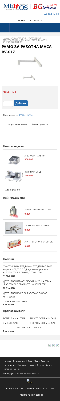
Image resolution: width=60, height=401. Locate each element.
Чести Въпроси (41, 361)
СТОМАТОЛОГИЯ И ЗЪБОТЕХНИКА (26, 38)
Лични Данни (45, 364)
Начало (6, 38)
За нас (17, 368)
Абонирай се (12, 189)
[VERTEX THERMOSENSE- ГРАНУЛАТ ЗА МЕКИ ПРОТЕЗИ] (14, 212)
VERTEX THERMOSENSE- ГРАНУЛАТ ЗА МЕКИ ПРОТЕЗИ (39, 209)
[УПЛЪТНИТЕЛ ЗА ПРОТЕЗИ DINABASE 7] (14, 244)
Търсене (32, 364)
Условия (8, 368)
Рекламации (19, 361)
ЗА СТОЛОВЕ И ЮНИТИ (13, 42)
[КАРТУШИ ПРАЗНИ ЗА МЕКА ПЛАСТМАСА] (14, 228)
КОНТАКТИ (36, 20)
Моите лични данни (31, 394)
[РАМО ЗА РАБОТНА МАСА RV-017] (30, 71)
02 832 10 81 (51, 13)
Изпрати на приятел (17, 124)
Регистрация (10, 364)
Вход (30, 361)
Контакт (22, 364)
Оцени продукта (40, 124)
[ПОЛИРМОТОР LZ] (14, 176)
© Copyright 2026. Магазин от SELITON (21, 373)
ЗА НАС (22, 20)
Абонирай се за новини (16, 301)
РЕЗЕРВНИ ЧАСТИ (38, 40)
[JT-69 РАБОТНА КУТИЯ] (14, 160)
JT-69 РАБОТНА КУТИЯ (34, 155)
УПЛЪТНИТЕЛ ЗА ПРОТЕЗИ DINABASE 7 (39, 241)
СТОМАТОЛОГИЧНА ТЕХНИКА (16, 40)
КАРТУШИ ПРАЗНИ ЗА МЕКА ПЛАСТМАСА (39, 225)
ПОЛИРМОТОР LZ (32, 171)
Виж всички (9, 304)
